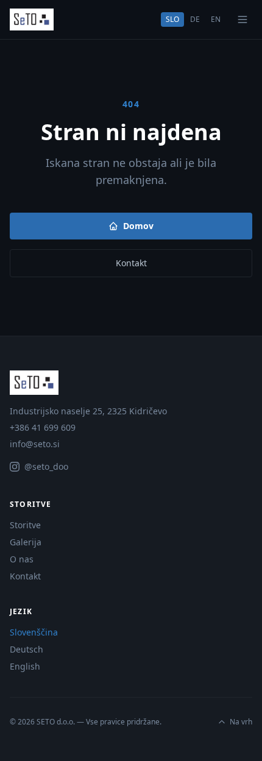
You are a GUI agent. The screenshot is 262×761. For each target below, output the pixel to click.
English (25, 666)
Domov (138, 226)
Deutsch (26, 649)
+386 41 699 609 (43, 427)
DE (195, 19)
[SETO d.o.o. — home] (32, 19)
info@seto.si (35, 444)
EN (216, 19)
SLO (172, 19)
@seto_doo (46, 466)
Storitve (25, 525)
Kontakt (131, 263)
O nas (22, 559)
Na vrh (241, 722)
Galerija (25, 542)
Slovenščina (34, 632)
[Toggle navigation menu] (242, 19)
